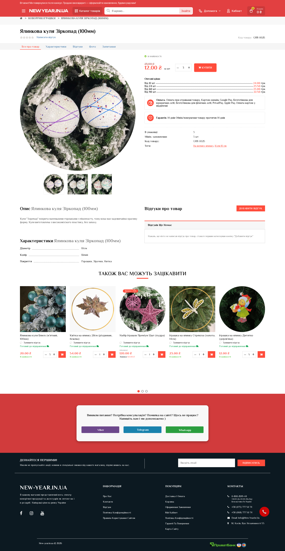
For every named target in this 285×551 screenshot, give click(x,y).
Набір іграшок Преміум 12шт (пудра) (142, 335)
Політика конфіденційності (117, 512)
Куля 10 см (221, 145)
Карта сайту (171, 529)
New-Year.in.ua (43, 487)
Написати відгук (46, 37)
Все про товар (30, 46)
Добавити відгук (250, 208)
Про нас (107, 496)
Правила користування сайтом (119, 518)
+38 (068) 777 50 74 (242, 512)
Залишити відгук (32, 342)
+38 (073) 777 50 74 (242, 507)
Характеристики (56, 46)
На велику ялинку (203, 145)
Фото (92, 46)
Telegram (143, 429)
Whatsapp (185, 430)
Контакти (108, 501)
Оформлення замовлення (178, 507)
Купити (207, 67)
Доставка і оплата (175, 496)
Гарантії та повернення (177, 523)
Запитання (109, 46)
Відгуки (78, 46)
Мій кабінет (171, 512)
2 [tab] (142, 391)
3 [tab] (146, 391)
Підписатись (251, 463)
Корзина (169, 501)
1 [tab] (138, 391)
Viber (100, 430)
